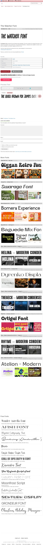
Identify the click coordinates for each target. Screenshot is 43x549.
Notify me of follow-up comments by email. (9, 145)
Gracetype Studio (14, 268)
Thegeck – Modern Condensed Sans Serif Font (9, 291)
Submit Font (39, 544)
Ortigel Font (3, 313)
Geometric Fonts (39, 313)
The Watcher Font (4, 28)
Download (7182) (6, 71)
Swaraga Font (17, 186)
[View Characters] (39, 96)
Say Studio (13, 203)
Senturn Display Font (21, 497)
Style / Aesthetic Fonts (9, 6)
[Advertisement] (21, 15)
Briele (4, 446)
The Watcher (5, 118)
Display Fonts (32, 28)
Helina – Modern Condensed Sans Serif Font (8, 246)
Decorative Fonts (27, 224)
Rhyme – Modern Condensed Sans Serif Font (9, 335)
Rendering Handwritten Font (21, 439)
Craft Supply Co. (11, 224)
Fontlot (22, 51)
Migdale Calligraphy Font (13, 433)
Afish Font (15, 427)
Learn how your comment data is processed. (23, 151)
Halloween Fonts (31, 160)
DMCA (13, 544)
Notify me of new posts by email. (8, 146)
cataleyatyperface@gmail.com (6, 49)
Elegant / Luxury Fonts (31, 247)
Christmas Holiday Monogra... (21, 510)
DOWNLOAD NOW (6, 79)
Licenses (9, 544)
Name (2, 137)
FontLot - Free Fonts (21, 538)
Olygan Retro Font (4, 160)
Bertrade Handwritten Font (11, 490)
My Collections (18, 0)
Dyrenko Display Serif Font (5, 268)
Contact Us (4, 544)
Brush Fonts (28, 28)
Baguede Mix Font (4, 224)
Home (2, 6)
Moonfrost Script (13, 483)
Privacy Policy (18, 544)
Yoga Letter (10, 160)
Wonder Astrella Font (13, 421)
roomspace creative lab (10, 313)
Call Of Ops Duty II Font (16, 459)
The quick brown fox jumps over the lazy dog (21, 96)
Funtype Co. (20, 246)
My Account (11, 0)
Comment (2, 124)
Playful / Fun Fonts (17, 6)
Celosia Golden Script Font (13, 453)
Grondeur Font (13, 503)
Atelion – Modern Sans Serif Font (6, 357)
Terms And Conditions (27, 544)
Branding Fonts (27, 203)
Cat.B (9, 28)
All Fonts (33, 544)
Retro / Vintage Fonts (38, 160)
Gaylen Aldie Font (16, 477)
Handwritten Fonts (39, 203)
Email (2, 141)
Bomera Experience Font (5, 203)
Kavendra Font (11, 465)
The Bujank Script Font (15, 471)
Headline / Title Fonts (38, 292)
